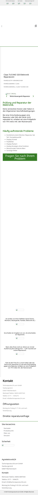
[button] (35, 26)
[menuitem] (7, 3)
